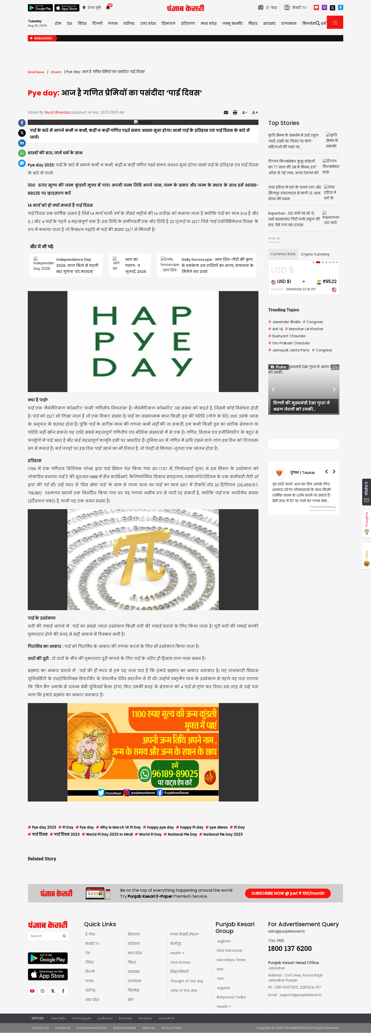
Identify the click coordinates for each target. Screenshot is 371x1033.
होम (58, 23)
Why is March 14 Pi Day (118, 827)
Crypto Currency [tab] (315, 254)
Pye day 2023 (42, 827)
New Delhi (58, 1018)
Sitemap (148, 1028)
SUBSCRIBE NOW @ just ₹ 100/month (288, 893)
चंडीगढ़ (90, 990)
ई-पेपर (90, 934)
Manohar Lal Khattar (304, 329)
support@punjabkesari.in (301, 995)
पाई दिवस (38, 834)
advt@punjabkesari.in (286, 931)
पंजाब (89, 981)
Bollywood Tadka (231, 997)
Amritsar (145, 1018)
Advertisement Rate (92, 1028)
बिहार (253, 23)
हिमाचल (134, 934)
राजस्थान (134, 981)
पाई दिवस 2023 (65, 834)
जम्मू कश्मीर (232, 23)
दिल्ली (97, 23)
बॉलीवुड (175, 943)
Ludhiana (105, 1018)
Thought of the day (186, 981)
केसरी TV (92, 943)
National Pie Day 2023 (221, 834)
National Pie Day (180, 834)
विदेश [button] (82, 23)
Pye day (84, 827)
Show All (274, 238)
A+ (255, 113)
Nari (220, 969)
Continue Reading (322, 507)
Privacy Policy (172, 1028)
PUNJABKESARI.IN (296, 1028)
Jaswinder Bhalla (284, 322)
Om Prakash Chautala (289, 343)
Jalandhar (166, 1018)
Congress (313, 322)
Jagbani (223, 941)
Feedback (62, 1028)
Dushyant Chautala (286, 336)
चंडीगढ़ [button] (129, 23)
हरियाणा (134, 943)
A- (244, 113)
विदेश (89, 962)
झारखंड (269, 23)
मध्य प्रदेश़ (209, 23)
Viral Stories (180, 962)
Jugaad (223, 988)
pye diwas (216, 827)
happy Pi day (189, 827)
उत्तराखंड (134, 971)
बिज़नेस (133, 990)
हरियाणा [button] (188, 23)
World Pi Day (148, 834)
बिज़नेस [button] (308, 23)
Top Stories (283, 123)
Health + (177, 953)
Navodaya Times (231, 960)
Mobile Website (124, 1028)
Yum (220, 978)
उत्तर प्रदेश (148, 23)
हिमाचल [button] (168, 23)
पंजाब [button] (113, 23)
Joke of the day (183, 990)
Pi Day (65, 827)
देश (87, 953)
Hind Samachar (230, 950)
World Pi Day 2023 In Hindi (107, 834)
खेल (131, 999)
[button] (273, 389)
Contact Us (40, 1028)
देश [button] (69, 23)
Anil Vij (275, 329)
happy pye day (158, 827)
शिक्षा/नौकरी (179, 971)
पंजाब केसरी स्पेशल (184, 934)
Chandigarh (81, 1018)
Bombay (125, 1018)
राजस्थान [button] (289, 23)
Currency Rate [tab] (283, 254)
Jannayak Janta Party (289, 350)
